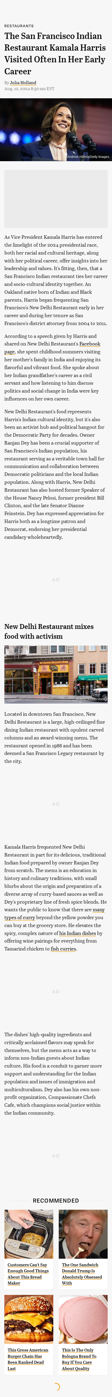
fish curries (63, 948)
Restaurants (19, 25)
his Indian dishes (77, 933)
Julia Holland (23, 82)
